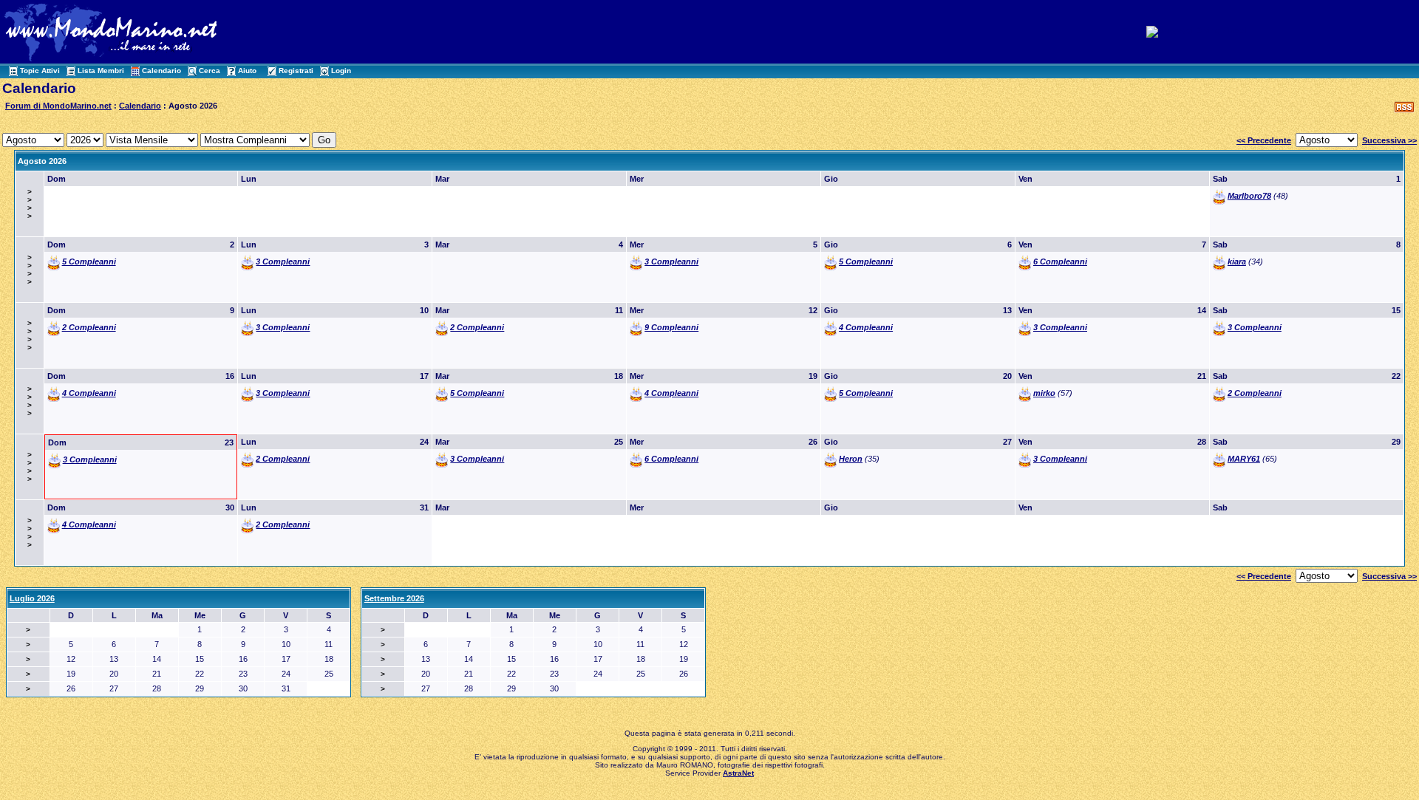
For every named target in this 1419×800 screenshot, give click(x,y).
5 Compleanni (89, 261)
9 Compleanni (671, 327)
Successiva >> (1389, 140)
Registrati (296, 70)
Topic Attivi (40, 70)
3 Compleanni (283, 261)
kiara (1237, 261)
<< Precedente (1263, 140)
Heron (850, 458)
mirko (1044, 393)
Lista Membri (101, 70)
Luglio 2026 (32, 598)
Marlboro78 (1249, 195)
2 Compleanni (89, 327)
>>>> (29, 204)
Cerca (209, 70)
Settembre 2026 (394, 598)
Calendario (161, 70)
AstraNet (738, 773)
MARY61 (1244, 458)
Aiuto (247, 70)
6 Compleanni (1060, 261)
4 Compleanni (866, 327)
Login (341, 70)
